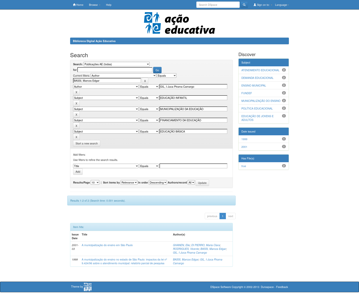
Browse (94, 5)
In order (143, 182)
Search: (78, 64)
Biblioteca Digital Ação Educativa (94, 41)
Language (281, 5)
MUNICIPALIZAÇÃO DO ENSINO (260, 101)
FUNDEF (246, 93)
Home (79, 5)
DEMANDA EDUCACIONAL (257, 78)
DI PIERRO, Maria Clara (205, 245)
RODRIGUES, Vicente (186, 249)
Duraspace (267, 287)
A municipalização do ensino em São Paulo (107, 245)
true (243, 166)
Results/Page (81, 182)
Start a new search (87, 143)
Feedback (282, 287)
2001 (244, 147)
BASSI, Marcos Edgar (213, 249)
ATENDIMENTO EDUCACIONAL (260, 70)
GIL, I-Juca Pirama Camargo (190, 252)
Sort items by (111, 182)
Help (108, 5)
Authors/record (177, 182)
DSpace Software (220, 287)
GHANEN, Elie (181, 245)
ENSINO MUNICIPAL (253, 85)
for (75, 70)
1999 (244, 139)
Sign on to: (263, 5)
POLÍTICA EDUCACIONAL (257, 108)
